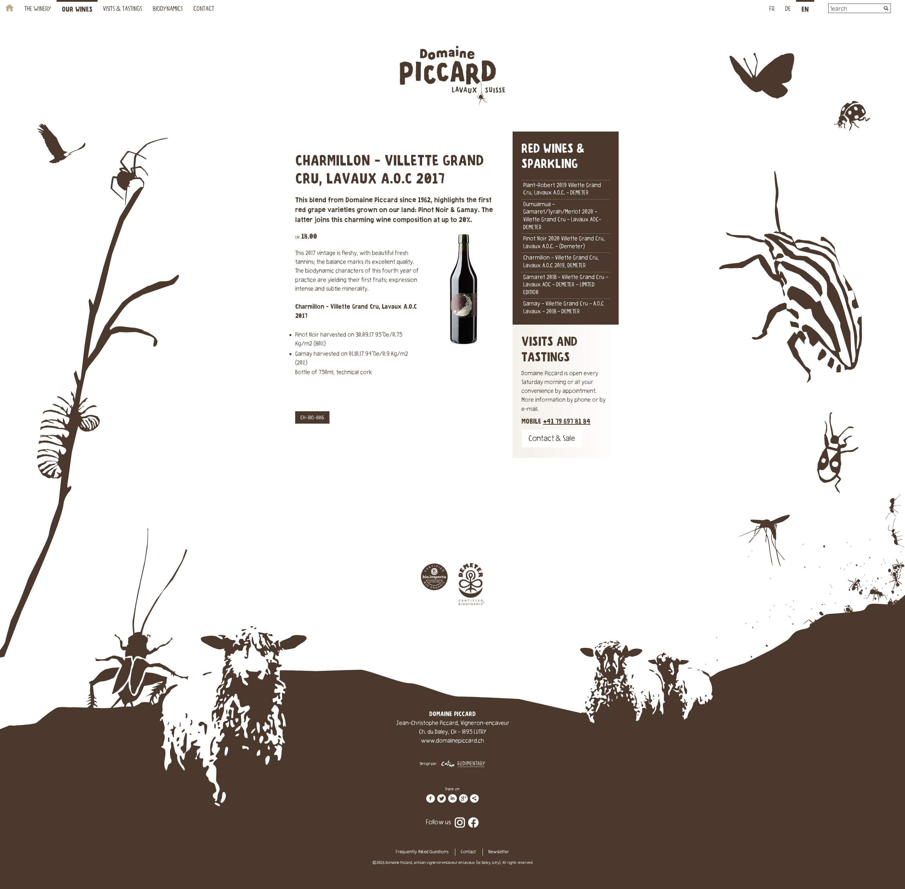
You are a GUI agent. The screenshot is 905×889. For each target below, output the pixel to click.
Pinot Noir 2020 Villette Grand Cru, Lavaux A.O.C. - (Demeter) (564, 243)
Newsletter (498, 852)
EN (805, 9)
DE (788, 9)
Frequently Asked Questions (422, 852)
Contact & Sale (552, 439)
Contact (203, 9)
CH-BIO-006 (312, 418)
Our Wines (77, 9)
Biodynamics (168, 9)
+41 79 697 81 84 (566, 421)
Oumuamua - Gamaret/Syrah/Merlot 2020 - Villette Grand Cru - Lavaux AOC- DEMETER (562, 216)
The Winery (37, 9)
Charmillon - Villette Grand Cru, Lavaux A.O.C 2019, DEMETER (561, 262)
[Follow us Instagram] (460, 817)
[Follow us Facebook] (473, 817)
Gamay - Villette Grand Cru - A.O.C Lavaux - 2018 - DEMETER (563, 308)
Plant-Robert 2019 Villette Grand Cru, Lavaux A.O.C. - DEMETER (562, 189)
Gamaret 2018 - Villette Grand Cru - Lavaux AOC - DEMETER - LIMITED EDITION (565, 285)
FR (772, 9)
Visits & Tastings (122, 9)
